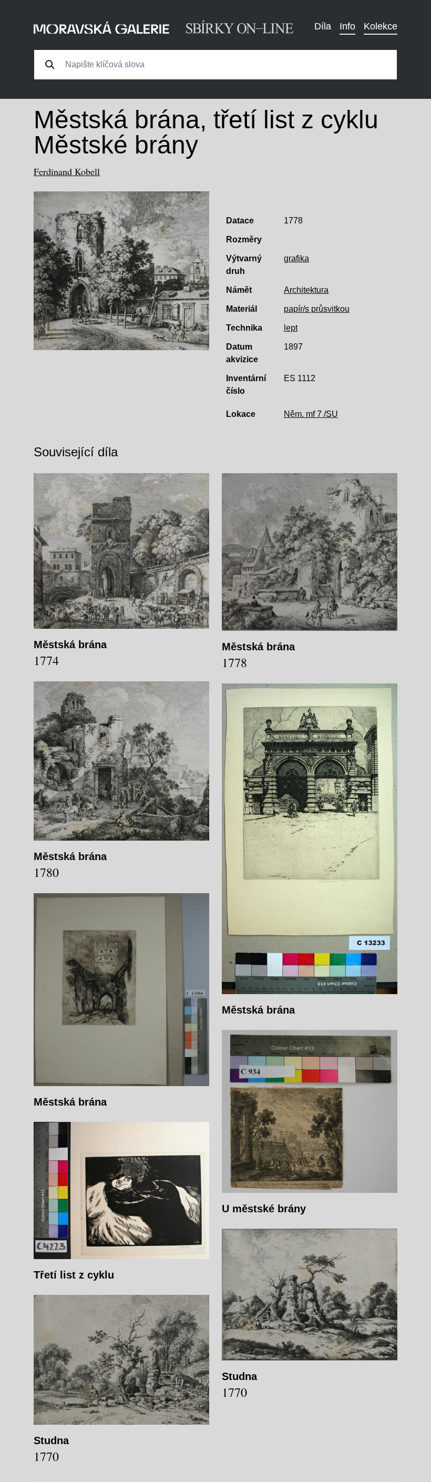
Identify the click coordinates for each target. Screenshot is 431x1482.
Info (347, 26)
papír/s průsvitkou (317, 308)
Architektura (306, 289)
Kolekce (380, 26)
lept (290, 327)
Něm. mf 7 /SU (311, 414)
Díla (322, 26)
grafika (296, 258)
